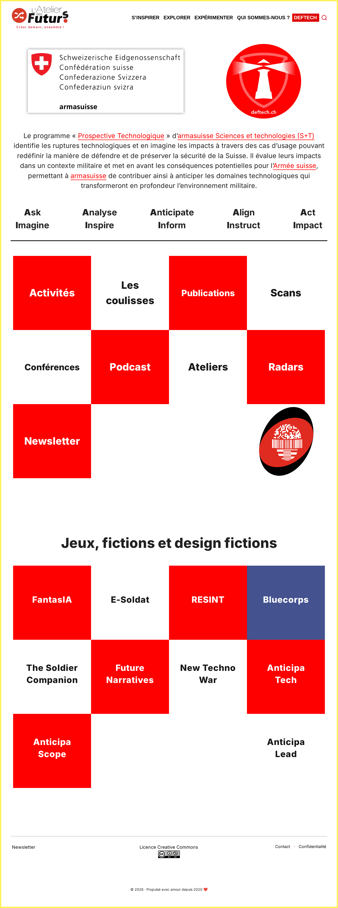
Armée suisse (294, 166)
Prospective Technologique (121, 136)
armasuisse (88, 176)
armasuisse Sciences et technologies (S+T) (246, 136)
